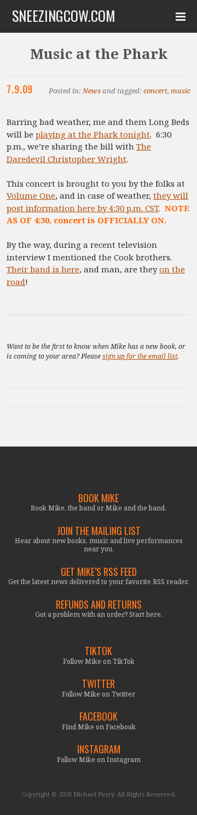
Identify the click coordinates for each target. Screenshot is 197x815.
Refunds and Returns (99, 604)
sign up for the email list (139, 356)
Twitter (98, 683)
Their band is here (43, 269)
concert (155, 91)
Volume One (31, 195)
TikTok (98, 651)
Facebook (98, 716)
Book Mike (98, 498)
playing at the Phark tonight (93, 134)
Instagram (98, 749)
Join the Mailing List (99, 531)
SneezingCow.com (63, 15)
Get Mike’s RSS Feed (99, 572)
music (180, 91)
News (92, 91)
